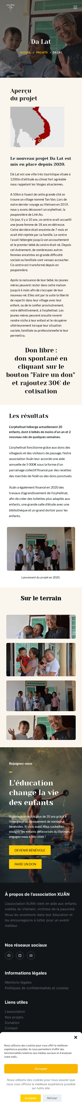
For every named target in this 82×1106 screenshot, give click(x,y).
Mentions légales (18, 982)
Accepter (41, 1069)
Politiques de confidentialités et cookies (37, 988)
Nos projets (14, 1017)
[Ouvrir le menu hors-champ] (75, 7)
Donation (12, 1023)
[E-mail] (31, 956)
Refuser (52, 1098)
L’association (15, 1011)
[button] (76, 1037)
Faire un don (53, 374)
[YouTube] (20, 956)
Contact (11, 1028)
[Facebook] (9, 956)
